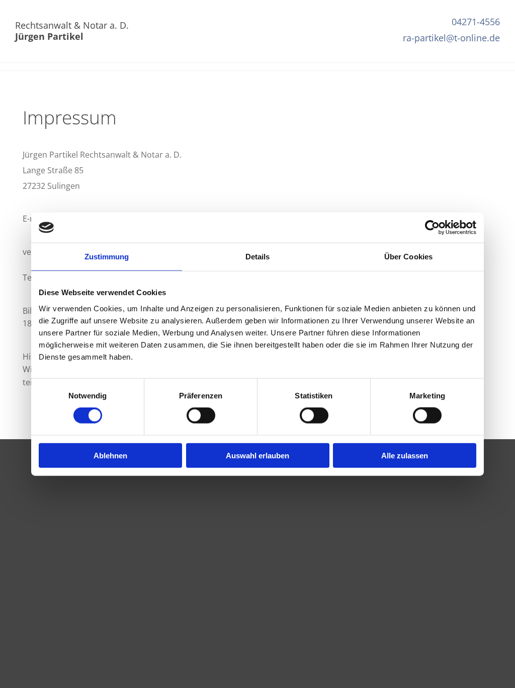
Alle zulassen (404, 455)
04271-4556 (476, 22)
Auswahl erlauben (257, 455)
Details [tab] (257, 256)
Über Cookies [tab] (408, 256)
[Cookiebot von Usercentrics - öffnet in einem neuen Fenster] (432, 227)
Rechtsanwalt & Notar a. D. (72, 30)
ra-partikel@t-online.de (451, 38)
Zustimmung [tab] (106, 256)
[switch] (201, 415)
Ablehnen (110, 455)
